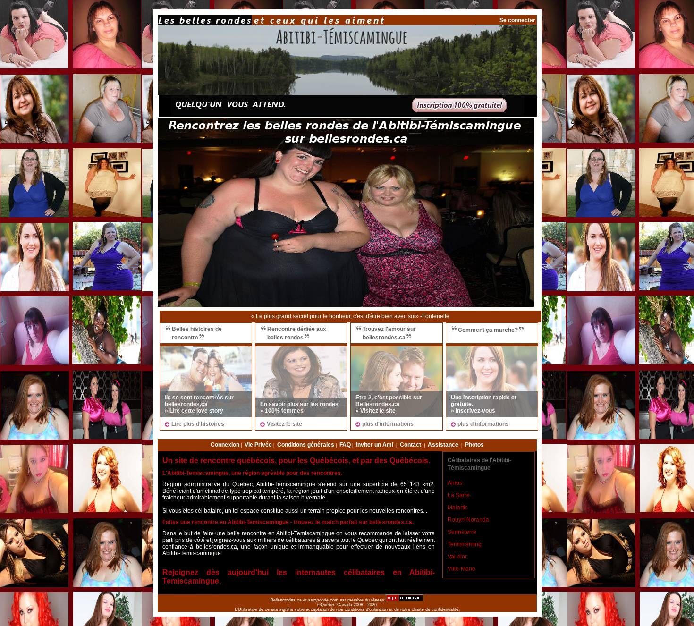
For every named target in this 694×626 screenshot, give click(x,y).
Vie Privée (258, 444)
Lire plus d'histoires (197, 424)
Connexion (225, 444)
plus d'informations (388, 424)
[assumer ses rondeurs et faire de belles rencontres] (301, 381)
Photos (474, 444)
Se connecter (517, 20)
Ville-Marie (461, 569)
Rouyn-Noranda (468, 519)
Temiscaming (465, 544)
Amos (455, 483)
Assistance (443, 444)
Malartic (458, 507)
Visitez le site (284, 424)
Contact (410, 444)
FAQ (345, 444)
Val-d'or (457, 556)
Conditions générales (305, 444)
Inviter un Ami (374, 444)
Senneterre (462, 532)
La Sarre (459, 495)
